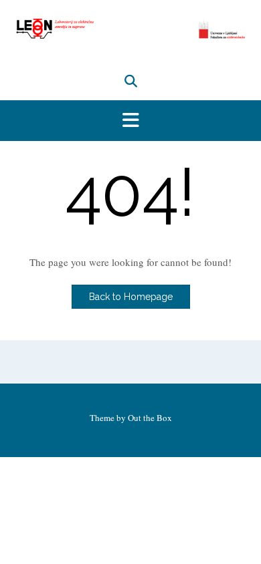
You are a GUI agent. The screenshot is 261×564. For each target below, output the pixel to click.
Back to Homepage (131, 296)
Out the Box (150, 418)
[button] (130, 121)
